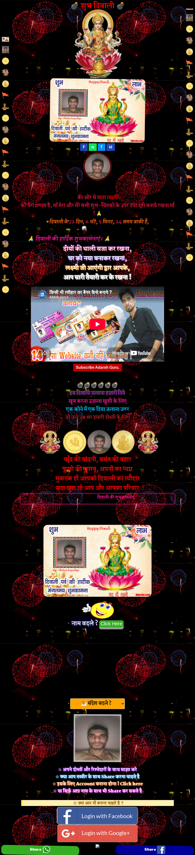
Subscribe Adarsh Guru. (97, 367)
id (110, 147)
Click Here (111, 623)
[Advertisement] (97, 662)
